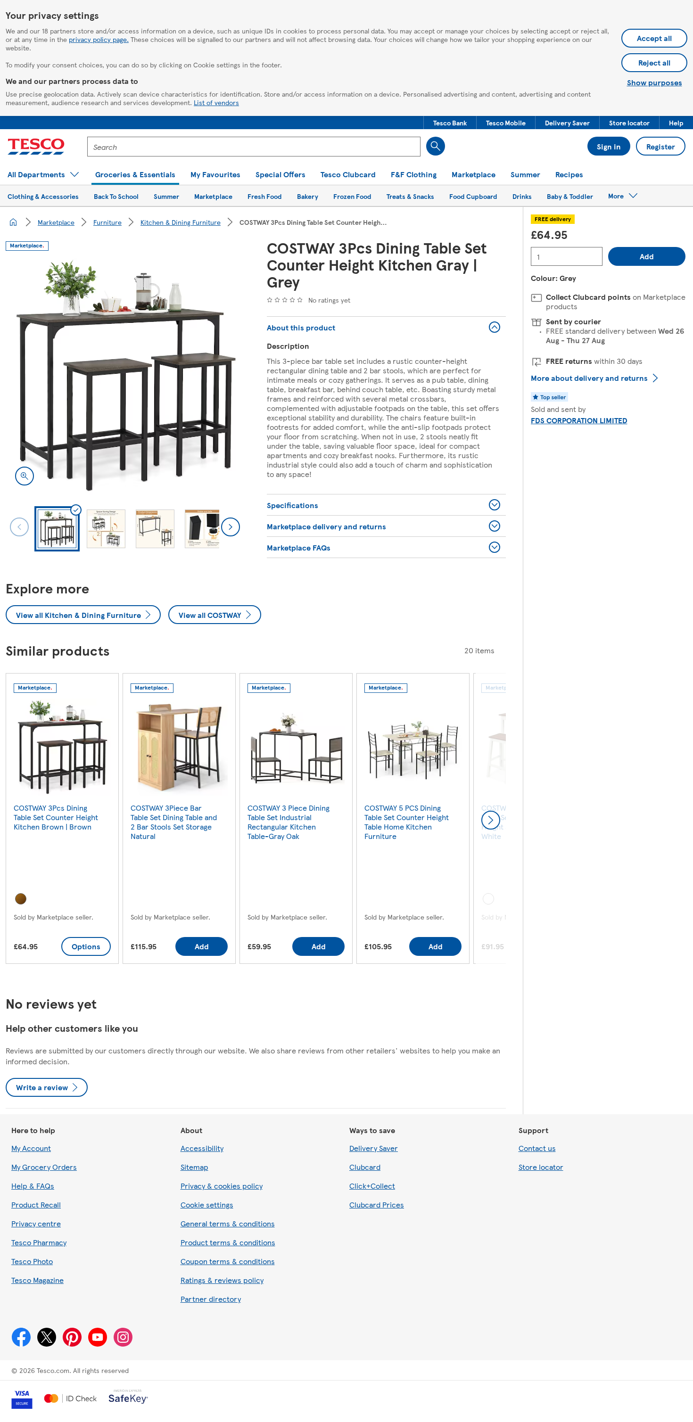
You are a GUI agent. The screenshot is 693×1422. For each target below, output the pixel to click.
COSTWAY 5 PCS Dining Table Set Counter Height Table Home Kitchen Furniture (406, 821)
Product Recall (36, 1204)
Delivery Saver (373, 1148)
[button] (450, 122)
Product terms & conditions (228, 1242)
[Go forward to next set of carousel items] (490, 820)
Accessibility (202, 1148)
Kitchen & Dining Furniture (180, 222)
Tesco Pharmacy (38, 1242)
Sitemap (194, 1166)
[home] (13, 222)
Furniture (107, 222)
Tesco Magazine (37, 1279)
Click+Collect (372, 1185)
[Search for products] (435, 146)
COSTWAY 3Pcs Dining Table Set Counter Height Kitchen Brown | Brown (56, 817)
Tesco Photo (32, 1261)
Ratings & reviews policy (222, 1279)
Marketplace (56, 222)
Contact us (537, 1148)
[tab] (57, 528)
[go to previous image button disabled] (19, 527)
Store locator (541, 1166)
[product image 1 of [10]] (125, 375)
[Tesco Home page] (36, 146)
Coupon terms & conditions (228, 1261)
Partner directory (211, 1298)
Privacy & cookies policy (222, 1185)
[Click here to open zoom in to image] (24, 476)
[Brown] (21, 899)
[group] (62, 820)
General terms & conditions (228, 1223)
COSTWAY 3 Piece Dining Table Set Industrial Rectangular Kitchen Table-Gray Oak (289, 821)
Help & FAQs (32, 1185)
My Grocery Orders (44, 1166)
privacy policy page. (99, 39)
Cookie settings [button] (207, 1204)
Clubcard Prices (376, 1204)
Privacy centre (36, 1223)
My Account (31, 1148)
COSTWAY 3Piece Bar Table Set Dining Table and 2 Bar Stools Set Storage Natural (174, 821)
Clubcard (364, 1166)
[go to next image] (230, 527)
